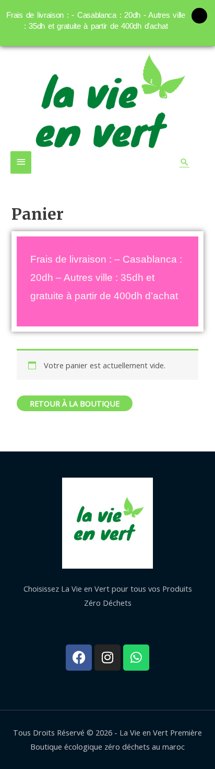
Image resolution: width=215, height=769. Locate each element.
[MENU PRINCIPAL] (20, 162)
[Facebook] (79, 657)
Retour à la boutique (75, 403)
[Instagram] (107, 657)
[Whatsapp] (136, 657)
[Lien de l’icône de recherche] (184, 162)
